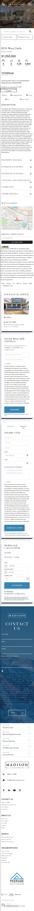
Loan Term (7, 553)
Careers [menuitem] (3, 825)
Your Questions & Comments (13, 467)
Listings (9, 283)
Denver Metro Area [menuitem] (7, 837)
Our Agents (15, 326)
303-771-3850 (10, 322)
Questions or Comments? (10, 656)
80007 (30, 283)
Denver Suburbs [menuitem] (6, 839)
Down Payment (9, 569)
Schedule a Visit (23, 427)
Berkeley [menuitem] (4, 860)
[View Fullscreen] (4, 215)
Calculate (17, 585)
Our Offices (4, 807)
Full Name (4, 634)
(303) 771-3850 (11, 774)
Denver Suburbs (9, 741)
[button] (30, 31)
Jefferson (18, 283)
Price (5, 563)
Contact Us (7, 326)
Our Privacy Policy (7, 900)
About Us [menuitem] (4, 819)
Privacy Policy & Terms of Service (17, 700)
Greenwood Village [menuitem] (7, 853)
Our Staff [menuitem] (4, 823)
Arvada (25, 283)
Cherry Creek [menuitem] (5, 851)
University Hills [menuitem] (5, 862)
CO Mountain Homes (11, 748)
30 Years (9, 557)
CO (13, 283)
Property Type (8, 727)
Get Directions (17, 242)
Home (3, 283)
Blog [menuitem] (2, 828)
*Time (5, 459)
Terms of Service (22, 535)
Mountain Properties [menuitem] (7, 842)
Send (13, 713)
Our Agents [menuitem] (4, 821)
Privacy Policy (11, 535)
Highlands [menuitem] (4, 858)
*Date (6, 452)
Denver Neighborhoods (12, 734)
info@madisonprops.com (15, 780)
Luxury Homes (8, 754)
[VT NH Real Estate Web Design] (13, 905)
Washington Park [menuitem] (6, 856)
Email (3, 641)
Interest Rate (8, 575)
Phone (3, 649)
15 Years (16, 557)
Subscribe (14, 410)
